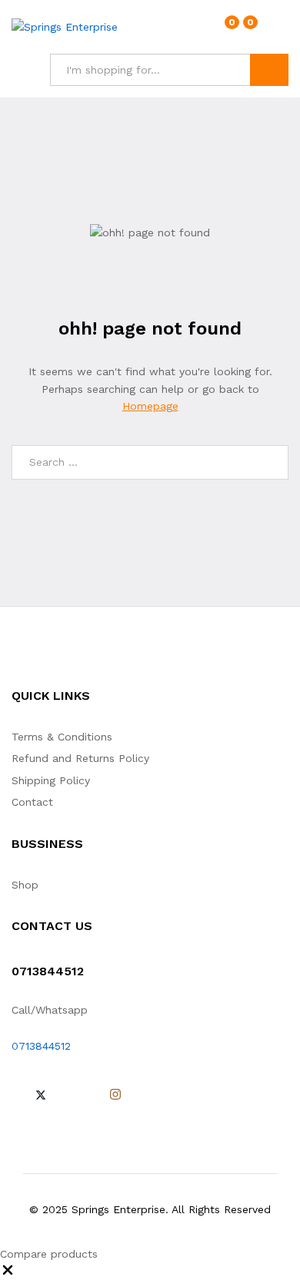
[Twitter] (41, 1095)
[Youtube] (90, 1095)
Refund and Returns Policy (80, 758)
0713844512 (41, 1046)
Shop (25, 885)
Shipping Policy (51, 780)
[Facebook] (16, 1095)
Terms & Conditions (62, 737)
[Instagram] (115, 1095)
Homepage (150, 406)
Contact (32, 802)
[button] (7, 1274)
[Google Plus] (66, 1095)
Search (269, 70)
